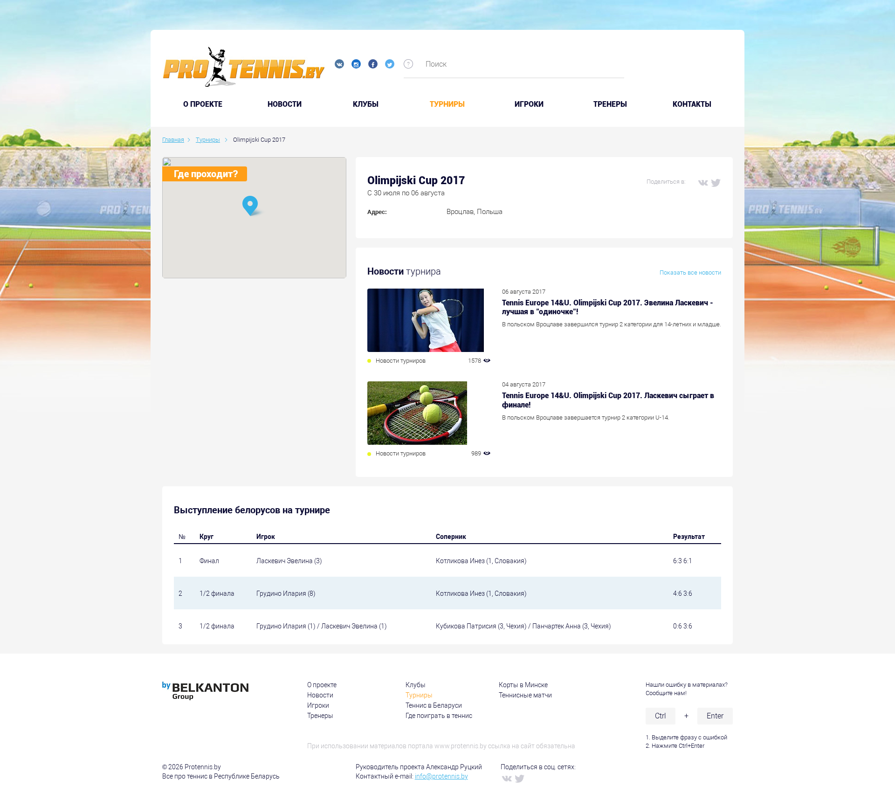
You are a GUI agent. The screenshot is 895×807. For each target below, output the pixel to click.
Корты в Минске (523, 685)
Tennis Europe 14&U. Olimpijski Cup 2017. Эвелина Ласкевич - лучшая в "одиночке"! (607, 307)
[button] (254, 207)
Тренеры (610, 104)
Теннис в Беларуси (434, 705)
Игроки (529, 104)
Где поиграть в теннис (439, 715)
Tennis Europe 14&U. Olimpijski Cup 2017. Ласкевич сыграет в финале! (608, 400)
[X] (715, 182)
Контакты (692, 104)
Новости (285, 104)
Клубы (366, 104)
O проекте (202, 104)
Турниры (447, 104)
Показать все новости (690, 272)
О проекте (322, 685)
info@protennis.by (441, 776)
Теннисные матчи (525, 695)
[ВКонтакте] (702, 182)
